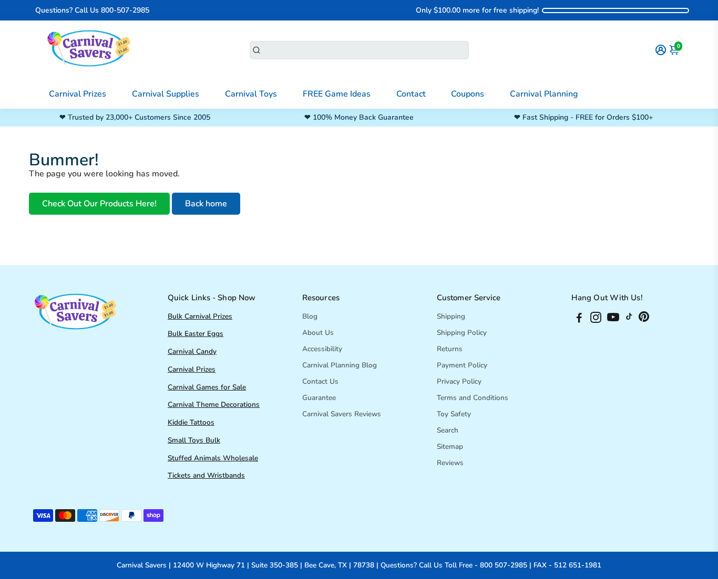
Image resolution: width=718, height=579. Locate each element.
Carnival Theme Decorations (214, 404)
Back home (206, 203)
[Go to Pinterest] (644, 319)
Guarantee (319, 398)
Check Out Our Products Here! (99, 203)
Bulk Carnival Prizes (200, 316)
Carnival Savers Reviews (341, 414)
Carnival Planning (544, 94)
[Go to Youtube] (613, 319)
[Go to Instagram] (595, 319)
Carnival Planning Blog (339, 365)
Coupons (467, 94)
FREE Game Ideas (337, 94)
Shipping (451, 316)
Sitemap (450, 446)
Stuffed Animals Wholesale (213, 458)
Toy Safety (454, 414)
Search (447, 430)
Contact (411, 94)
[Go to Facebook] (579, 319)
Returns (450, 349)
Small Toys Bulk (194, 440)
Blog (309, 316)
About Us (318, 333)
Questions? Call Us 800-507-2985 (92, 10)
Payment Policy (462, 365)
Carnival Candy (192, 351)
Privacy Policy (459, 381)
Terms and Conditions (472, 398)
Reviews (450, 463)
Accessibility (322, 349)
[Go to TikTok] (629, 319)
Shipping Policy (462, 333)
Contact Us (320, 381)
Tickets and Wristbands (206, 475)
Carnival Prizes (77, 94)
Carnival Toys (251, 94)
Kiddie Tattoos (191, 422)
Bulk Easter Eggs (195, 334)
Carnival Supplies (165, 94)
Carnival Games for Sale (207, 387)
